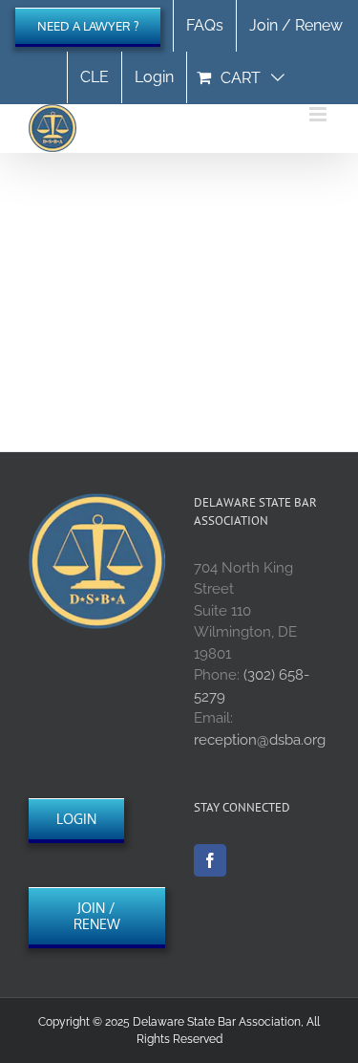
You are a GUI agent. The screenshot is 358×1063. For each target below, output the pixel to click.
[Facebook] (210, 860)
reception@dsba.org (260, 739)
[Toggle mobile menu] (319, 114)
